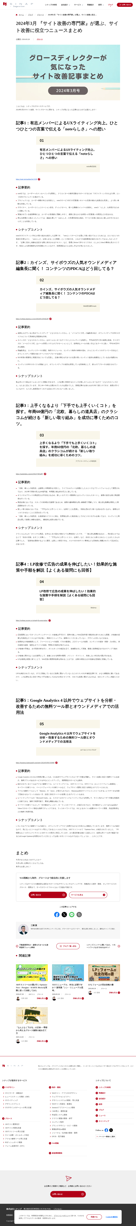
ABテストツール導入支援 (15, 1131)
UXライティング (11, 1100)
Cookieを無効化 (112, 1217)
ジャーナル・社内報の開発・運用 (64, 1133)
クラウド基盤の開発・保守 (62, 1118)
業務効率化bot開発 (59, 1129)
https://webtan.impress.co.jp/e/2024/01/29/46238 (32, 319)
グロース (40, 15)
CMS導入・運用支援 (59, 1111)
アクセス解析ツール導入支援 (16, 1139)
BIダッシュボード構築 (13, 1142)
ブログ (110, 5)
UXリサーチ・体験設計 (14, 1093)
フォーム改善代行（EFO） (15, 1146)
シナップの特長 (51, 5)
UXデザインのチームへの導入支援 (18, 1107)
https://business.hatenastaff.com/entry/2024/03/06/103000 (35, 763)
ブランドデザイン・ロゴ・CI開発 (64, 1126)
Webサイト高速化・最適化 (62, 1104)
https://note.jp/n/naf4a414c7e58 (26, 179)
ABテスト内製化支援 (13, 1128)
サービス (77, 5)
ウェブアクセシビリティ (61, 1097)
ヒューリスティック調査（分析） (18, 1097)
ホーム (21, 15)
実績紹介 (90, 5)
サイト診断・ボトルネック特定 (17, 1135)
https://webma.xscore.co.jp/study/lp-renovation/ (32, 620)
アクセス (57, 1209)
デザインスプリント (12, 1104)
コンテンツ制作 (58, 1122)
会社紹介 (64, 5)
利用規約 (9, 1215)
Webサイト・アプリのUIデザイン (64, 1093)
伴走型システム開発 (59, 1115)
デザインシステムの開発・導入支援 (65, 1100)
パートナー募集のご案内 (107, 1136)
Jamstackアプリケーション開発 (63, 1107)
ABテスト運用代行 (12, 1124)
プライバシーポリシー (62, 1216)
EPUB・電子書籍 (58, 1136)
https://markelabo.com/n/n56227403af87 (29, 474)
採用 (100, 5)
